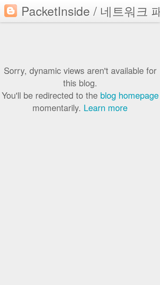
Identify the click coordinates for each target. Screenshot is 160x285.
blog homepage (129, 95)
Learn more (106, 107)
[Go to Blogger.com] (10, 10)
